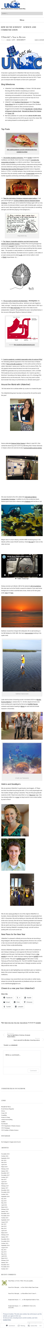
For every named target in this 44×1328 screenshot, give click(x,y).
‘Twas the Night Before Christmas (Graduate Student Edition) (18, 1034)
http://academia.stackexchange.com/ (24, 344)
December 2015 (5, 1213)
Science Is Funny (5, 1117)
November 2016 (5, 1192)
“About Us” (32, 795)
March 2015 (4, 1232)
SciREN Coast (21, 959)
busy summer (29, 633)
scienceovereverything (6, 1119)
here (6, 593)
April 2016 (4, 1205)
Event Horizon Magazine (7, 1109)
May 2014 (4, 1254)
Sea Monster (29, 109)
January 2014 (4, 1262)
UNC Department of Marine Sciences (10, 1126)
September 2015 (5, 1220)
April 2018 (4, 1164)
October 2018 (4, 1156)
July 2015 (3, 1224)
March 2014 (4, 1258)
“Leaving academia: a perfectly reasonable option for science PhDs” (22, 359)
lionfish (30, 157)
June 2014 (4, 1252)
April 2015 (4, 1230)
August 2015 (4, 1222)
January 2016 (4, 1211)
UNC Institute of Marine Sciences (9, 1130)
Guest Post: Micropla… (14, 1287)
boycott (11, 246)
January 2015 (4, 1237)
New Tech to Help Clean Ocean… (30, 1287)
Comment (33, 1070)
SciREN (36, 956)
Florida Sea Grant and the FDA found (12, 169)
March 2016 (4, 1207)
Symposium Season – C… (15, 1299)
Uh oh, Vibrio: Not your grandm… (25, 1281)
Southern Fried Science (22, 102)
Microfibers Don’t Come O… (29, 1293)
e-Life (20, 255)
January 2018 (4, 1171)
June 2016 (4, 1201)
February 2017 (5, 1186)
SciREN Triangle (33, 704)
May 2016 (4, 1203)
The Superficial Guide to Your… (32, 1299)
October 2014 (4, 1243)
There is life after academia (14, 364)
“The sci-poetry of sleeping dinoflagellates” (15, 301)
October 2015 (4, 1218)
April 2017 (4, 1181)
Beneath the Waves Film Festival (31, 111)
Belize (22, 706)
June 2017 (4, 1179)
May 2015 (4, 1228)
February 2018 (5, 1169)
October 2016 (4, 1194)
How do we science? (11, 27)
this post (31, 542)
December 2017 (5, 1173)
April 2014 (4, 1256)
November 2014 (5, 1241)
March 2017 (4, 1183)
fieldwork (27, 501)
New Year (16, 1022)
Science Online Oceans (18, 443)
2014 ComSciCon (35, 586)
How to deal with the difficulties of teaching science (27, 1039)
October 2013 (4, 1269)
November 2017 (5, 1175)
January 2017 (4, 1188)
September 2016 (5, 1196)
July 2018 (3, 1160)
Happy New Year (9, 1022)
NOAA (3, 1111)
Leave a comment (39, 40)
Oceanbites (4, 1115)
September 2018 (5, 1158)
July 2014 (3, 1249)
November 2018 (5, 1154)
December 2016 (5, 1190)
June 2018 (4, 1162)
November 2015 (5, 1215)
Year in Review (24, 1022)
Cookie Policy (7, 1320)
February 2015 (5, 1235)
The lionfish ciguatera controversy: (13, 157)
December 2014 (5, 1239)
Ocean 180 (11, 113)
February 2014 (5, 1260)
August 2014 (4, 1247)
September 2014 (5, 1245)
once (17, 797)
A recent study (30, 173)
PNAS (4, 257)
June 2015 (4, 1226)
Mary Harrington (15, 307)
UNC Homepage (5, 1128)
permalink (38, 1022)
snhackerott (21, 40)
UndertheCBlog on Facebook (13, 1088)
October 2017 (4, 1177)
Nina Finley (11, 1281)
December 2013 (5, 1264)
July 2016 (3, 1198)
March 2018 (4, 1166)
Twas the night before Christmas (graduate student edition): (20, 198)
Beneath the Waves (6, 1106)
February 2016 (5, 1209)
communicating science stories (33, 448)
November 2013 (5, 1266)
